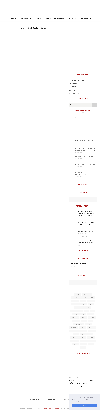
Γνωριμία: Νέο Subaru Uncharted (84, 156)
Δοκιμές (48, 19)
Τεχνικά (76, 377)
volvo (83, 344)
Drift (91, 304)
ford (90, 314)
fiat (83, 314)
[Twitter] (76, 283)
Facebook (34, 400)
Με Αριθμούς (59, 19)
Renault (74, 337)
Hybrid (92, 317)
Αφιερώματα (73, 84)
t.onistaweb (78, 266)
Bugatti (91, 301)
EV (86, 311)
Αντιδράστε (73, 90)
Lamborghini (78, 324)
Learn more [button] (75, 401)
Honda (83, 317)
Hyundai (76, 321)
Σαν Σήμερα (72, 19)
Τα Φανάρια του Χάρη (76, 80)
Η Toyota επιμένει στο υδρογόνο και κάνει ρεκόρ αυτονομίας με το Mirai (86, 213)
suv (83, 340)
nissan (72, 330)
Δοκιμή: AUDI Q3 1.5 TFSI (81, 132)
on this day (82, 330)
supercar (74, 340)
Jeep (84, 321)
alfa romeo (76, 297)
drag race (82, 304)
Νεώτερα (38, 19)
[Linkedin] (83, 283)
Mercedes (91, 327)
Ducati (78, 307)
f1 (92, 311)
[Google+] (79, 283)
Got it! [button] (84, 405)
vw (91, 344)
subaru (91, 337)
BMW (83, 301)
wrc (83, 347)
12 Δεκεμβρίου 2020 (83, 227)
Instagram (69, 400)
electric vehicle (76, 311)
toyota (75, 344)
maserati (73, 327)
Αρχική (13, 19)
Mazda (82, 327)
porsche (92, 330)
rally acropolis (86, 334)
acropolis (87, 294)
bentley (75, 301)
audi (91, 297)
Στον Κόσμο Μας (25, 19)
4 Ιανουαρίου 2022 (82, 236)
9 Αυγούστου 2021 (82, 245)
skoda (83, 337)
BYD (74, 304)
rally (76, 334)
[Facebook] (79, 200)
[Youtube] (83, 200)
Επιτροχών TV (85, 19)
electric (86, 307)
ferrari (76, 314)
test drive (91, 340)
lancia (88, 324)
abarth (77, 294)
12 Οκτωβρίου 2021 (83, 217)
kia (90, 321)
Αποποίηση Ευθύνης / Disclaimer (51, 408)
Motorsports (74, 93)
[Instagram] (86, 200)
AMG (84, 297)
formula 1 (74, 317)
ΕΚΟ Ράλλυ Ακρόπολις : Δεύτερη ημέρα (85, 164)
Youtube (51, 400)
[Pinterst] (93, 283)
